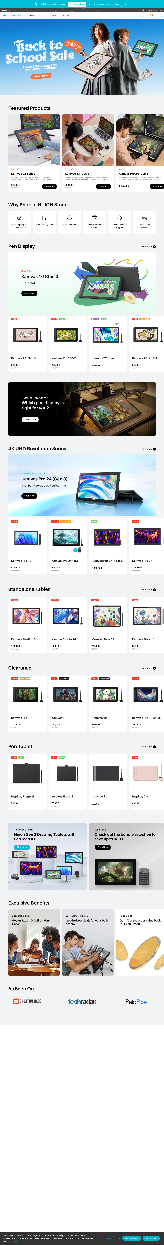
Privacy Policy (13, 1241)
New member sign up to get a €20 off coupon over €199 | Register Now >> (75, 10)
